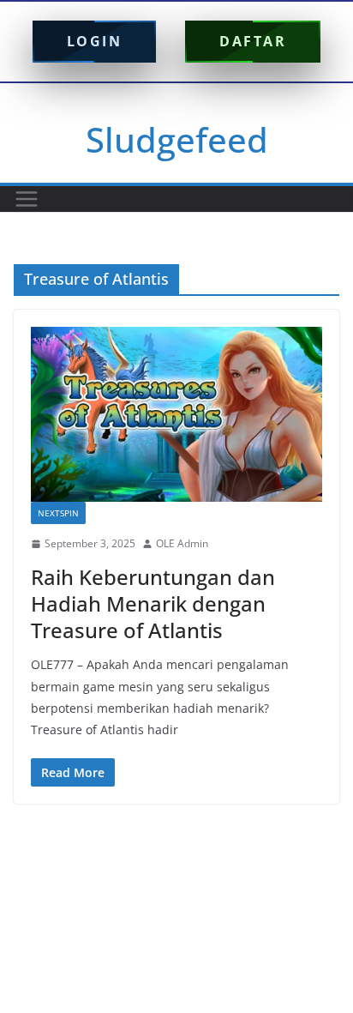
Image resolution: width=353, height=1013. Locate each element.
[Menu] (26, 199)
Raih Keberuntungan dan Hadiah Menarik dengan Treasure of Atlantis (153, 603)
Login (95, 41)
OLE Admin (182, 543)
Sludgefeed (177, 139)
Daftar (252, 41)
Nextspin (58, 513)
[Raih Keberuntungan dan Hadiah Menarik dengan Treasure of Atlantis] (176, 414)
